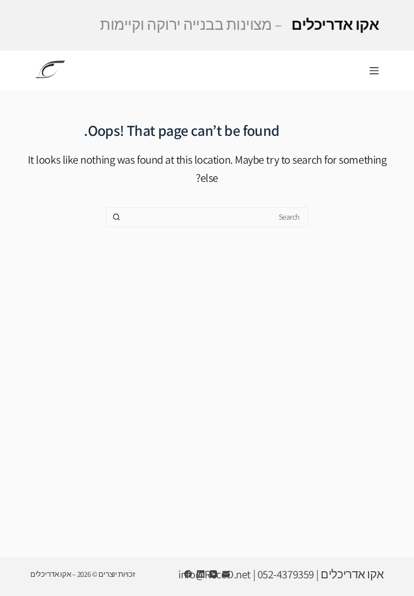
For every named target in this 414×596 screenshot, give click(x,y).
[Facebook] (188, 574)
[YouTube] (213, 574)
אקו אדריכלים (239, 24)
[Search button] (116, 217)
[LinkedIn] (200, 574)
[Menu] (374, 70)
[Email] (226, 574)
